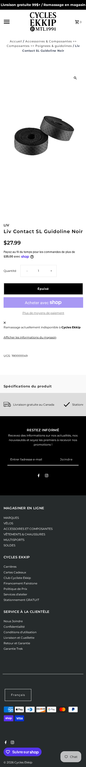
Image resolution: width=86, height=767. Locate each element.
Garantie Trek (13, 648)
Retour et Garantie (17, 643)
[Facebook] (39, 476)
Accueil (16, 41)
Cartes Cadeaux (15, 572)
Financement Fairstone (20, 583)
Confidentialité (14, 626)
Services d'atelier (15, 594)
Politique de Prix (15, 589)
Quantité (10, 271)
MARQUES (11, 518)
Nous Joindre (13, 621)
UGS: (7, 356)
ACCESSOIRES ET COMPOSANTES (28, 529)
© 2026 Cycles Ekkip (18, 762)
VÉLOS (8, 523)
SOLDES (9, 545)
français (18, 695)
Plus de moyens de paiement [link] (43, 313)
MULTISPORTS (14, 540)
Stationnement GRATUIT (21, 600)
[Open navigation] (15, 22)
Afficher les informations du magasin (30, 337)
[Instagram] (46, 476)
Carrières (10, 566)
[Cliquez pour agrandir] (75, 78)
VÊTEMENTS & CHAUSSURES (24, 534)
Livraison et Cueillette (19, 637)
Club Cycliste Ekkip (17, 578)
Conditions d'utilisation (20, 632)
